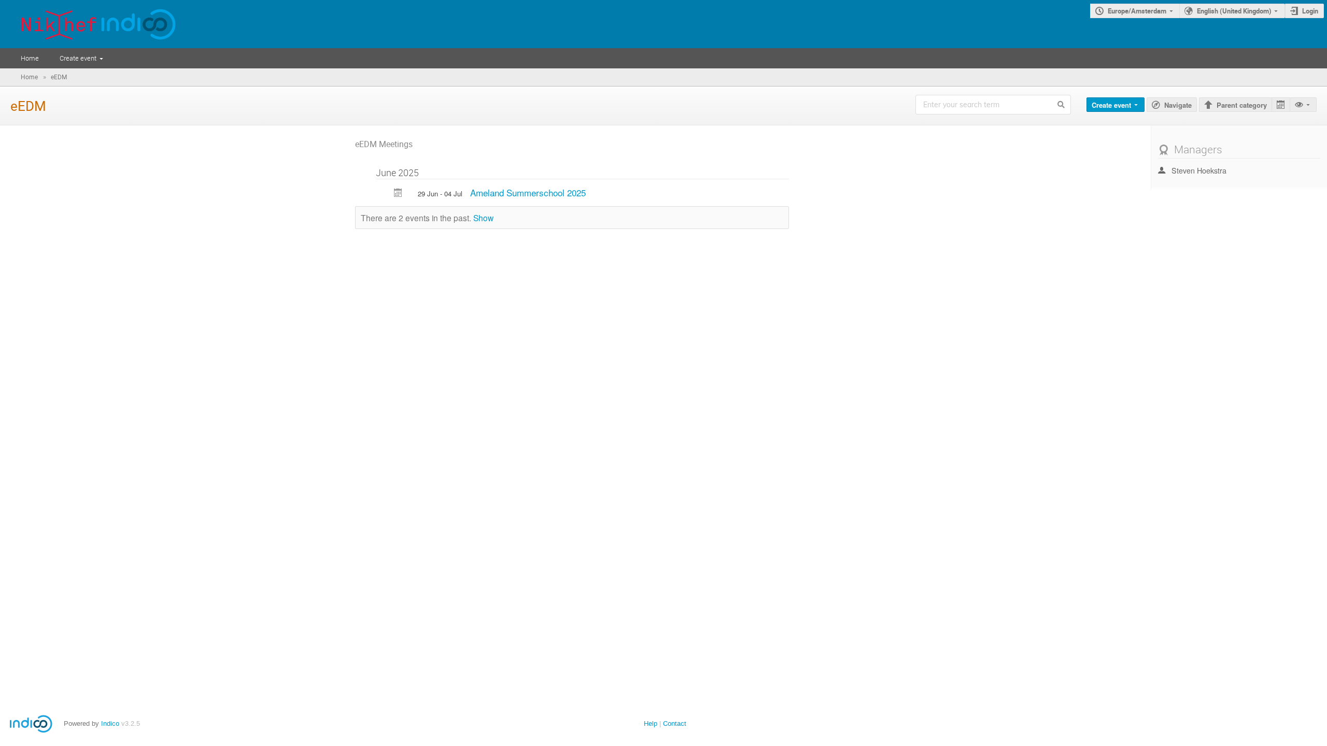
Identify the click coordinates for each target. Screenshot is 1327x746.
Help (650, 723)
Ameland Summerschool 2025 (528, 192)
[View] (1303, 104)
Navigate (1178, 105)
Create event (78, 58)
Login (1310, 11)
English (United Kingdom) (1234, 11)
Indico (110, 723)
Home (30, 58)
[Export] (1281, 104)
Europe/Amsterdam (1137, 11)
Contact (674, 723)
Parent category (1242, 105)
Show (483, 217)
